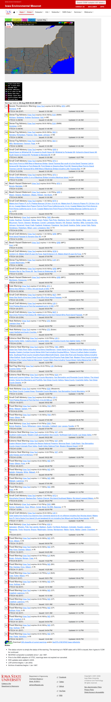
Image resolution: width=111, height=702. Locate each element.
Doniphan (13, 126)
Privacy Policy (89, 690)
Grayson (27, 222)
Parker (45, 220)
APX (54, 161)
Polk (27, 527)
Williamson (31, 426)
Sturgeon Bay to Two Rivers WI (21, 271)
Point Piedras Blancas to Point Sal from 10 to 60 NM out (30, 400)
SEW (54, 251)
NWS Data (66, 12)
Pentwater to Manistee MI (40, 154)
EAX (54, 114)
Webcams (88, 12)
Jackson (87, 527)
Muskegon (26, 194)
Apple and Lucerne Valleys (19, 377)
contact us (80, 7)
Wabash (17, 408)
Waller (66, 529)
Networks (55, 12)
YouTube (62, 691)
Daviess (21, 549)
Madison (42, 527)
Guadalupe (20, 507)
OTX (48, 321)
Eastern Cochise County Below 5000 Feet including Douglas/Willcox (42, 352)
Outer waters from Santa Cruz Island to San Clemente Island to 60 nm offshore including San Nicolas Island (50, 515)
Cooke (11, 220)
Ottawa (33, 194)
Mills (11, 143)
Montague (35, 222)
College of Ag (6, 683)
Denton (79, 220)
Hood (27, 225)
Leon (35, 228)
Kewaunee (22, 280)
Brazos (33, 529)
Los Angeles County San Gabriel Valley (65, 341)
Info (46, 12)
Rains (93, 225)
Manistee (18, 186)
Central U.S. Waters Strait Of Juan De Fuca (25, 254)
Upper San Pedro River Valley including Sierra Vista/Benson (32, 349)
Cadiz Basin (76, 443)
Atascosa (57, 507)
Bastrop (18, 426)
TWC (57, 347)
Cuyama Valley (43, 341)
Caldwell (53, 426)
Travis (24, 426)
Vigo (11, 627)
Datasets (38, 12)
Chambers (91, 529)
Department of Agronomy (10, 686)
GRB (54, 234)
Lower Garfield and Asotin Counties (22, 332)
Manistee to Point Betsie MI (29, 166)
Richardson (21, 134)
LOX (54, 303)
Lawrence (20, 481)
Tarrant (39, 220)
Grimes (50, 529)
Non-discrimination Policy (93, 687)
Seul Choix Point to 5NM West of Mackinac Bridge (28, 163)
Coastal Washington (17, 262)
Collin (72, 220)
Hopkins (72, 225)
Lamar (83, 225)
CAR (54, 260)
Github (61, 686)
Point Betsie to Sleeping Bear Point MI (55, 166)
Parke (16, 636)
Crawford (12, 593)
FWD (49, 217)
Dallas (33, 220)
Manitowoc (13, 280)
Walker (77, 529)
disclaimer (92, 7)
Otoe (35, 134)
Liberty (83, 529)
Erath (32, 225)
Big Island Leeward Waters (83, 498)
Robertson (23, 228)
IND (48, 461)
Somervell (20, 225)
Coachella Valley (81, 380)
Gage (40, 134)
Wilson (32, 507)
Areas (29, 12)
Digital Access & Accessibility (94, 692)
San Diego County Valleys (53, 380)
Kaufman (18, 220)
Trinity (20, 529)
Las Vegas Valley (84, 434)
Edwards (19, 472)
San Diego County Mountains (42, 377)
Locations (16, 20)
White (11, 408)
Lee (59, 426)
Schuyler (18, 558)
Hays (27, 507)
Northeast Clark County (68, 434)
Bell (48, 228)
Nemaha (12, 134)
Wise (84, 220)
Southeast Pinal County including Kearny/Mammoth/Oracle (36, 354)
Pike (11, 549)
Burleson (64, 527)
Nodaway (20, 117)
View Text (40, 106)
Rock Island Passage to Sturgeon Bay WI (25, 236)
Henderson (13, 228)
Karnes (12, 507)
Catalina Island (31, 341)
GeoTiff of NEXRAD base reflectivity (66, 642)
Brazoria (27, 529)
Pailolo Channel (43, 498)
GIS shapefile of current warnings (34, 642)
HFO (54, 495)
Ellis (96, 222)
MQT (54, 294)
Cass (31, 558)
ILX (48, 555)
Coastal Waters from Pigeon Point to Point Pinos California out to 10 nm (42, 206)
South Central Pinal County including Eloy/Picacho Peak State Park (47, 357)
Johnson (46, 134)
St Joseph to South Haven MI (43, 152)
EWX (49, 423)
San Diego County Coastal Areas (22, 391)
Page (33, 143)
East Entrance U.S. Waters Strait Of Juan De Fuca (62, 254)
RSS (60, 695)
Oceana (18, 194)
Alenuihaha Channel (17, 498)
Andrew (28, 117)
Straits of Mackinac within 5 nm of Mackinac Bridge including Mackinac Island (38, 177)
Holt (41, 117)
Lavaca (64, 426)
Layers (8, 20)
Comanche (89, 222)
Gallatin (25, 408)
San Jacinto (34, 527)
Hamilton (76, 222)
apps (102, 7)
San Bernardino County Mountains (71, 391)
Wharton (21, 527)
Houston (80, 527)
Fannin (20, 222)
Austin (49, 527)
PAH (49, 406)
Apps (22, 12)
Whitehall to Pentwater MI (65, 152)
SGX (56, 374)
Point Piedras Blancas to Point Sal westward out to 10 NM (31, 306)
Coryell (43, 222)
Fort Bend (56, 527)
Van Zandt (64, 225)
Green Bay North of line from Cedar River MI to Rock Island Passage (35, 297)
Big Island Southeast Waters (61, 498)
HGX (49, 524)
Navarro (59, 222)
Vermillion (23, 636)
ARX (63, 106)
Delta (78, 225)
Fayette (71, 426)
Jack (89, 220)
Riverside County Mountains (46, 391)
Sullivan (17, 584)
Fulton (16, 575)
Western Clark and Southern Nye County (43, 434)
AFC (48, 286)
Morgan (25, 558)
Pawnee (29, 134)
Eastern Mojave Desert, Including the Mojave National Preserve (33, 443)
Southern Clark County (18, 434)
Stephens (61, 220)
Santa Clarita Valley (16, 341)
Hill (64, 222)
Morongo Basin (64, 443)
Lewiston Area (14, 323)
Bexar (44, 507)
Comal (38, 507)
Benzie (12, 186)
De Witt (50, 507)
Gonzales (45, 426)
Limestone (42, 228)
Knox (23, 463)
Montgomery (18, 143)
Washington (41, 529)
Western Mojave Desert (69, 446)
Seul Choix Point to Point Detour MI (22, 314)
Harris (72, 529)
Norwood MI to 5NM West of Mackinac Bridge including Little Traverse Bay (51, 168)
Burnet (11, 426)
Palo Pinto (53, 220)
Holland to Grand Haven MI (86, 152)
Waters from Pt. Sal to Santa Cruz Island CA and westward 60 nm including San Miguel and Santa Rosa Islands (53, 516)
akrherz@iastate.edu (36, 685)
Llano (39, 426)
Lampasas (51, 222)
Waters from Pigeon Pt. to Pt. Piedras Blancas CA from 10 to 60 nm (34, 203)
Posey (11, 417)
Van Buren (48, 194)
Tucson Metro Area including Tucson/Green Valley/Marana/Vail (67, 360)
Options (32, 20)
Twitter (61, 682)
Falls (88, 225)
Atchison (12, 117)
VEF (56, 432)
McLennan (13, 222)
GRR (54, 149)
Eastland (38, 225)
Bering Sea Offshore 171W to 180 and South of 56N (29, 288)
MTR (54, 201)
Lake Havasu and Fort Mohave (21, 454)
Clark (11, 619)
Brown (11, 558)
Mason (11, 194)
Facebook (62, 677)
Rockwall (26, 220)
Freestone (55, 225)
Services (77, 12)
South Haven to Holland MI (19, 154)
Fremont (27, 143)
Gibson (17, 417)
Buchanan (35, 117)
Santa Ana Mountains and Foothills (29, 380)
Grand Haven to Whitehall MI (20, 152)
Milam (29, 228)
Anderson (47, 225)
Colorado (72, 527)
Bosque (69, 222)
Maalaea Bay (31, 498)
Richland (12, 108)
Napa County (69, 380)
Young (94, 220)
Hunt (68, 220)
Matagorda (13, 529)
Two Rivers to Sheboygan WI (45, 271)
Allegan (40, 194)
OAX (54, 132)
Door (11, 245)
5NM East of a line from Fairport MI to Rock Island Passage (59, 314)
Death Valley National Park (48, 446)
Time (25, 20)
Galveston (13, 527)
